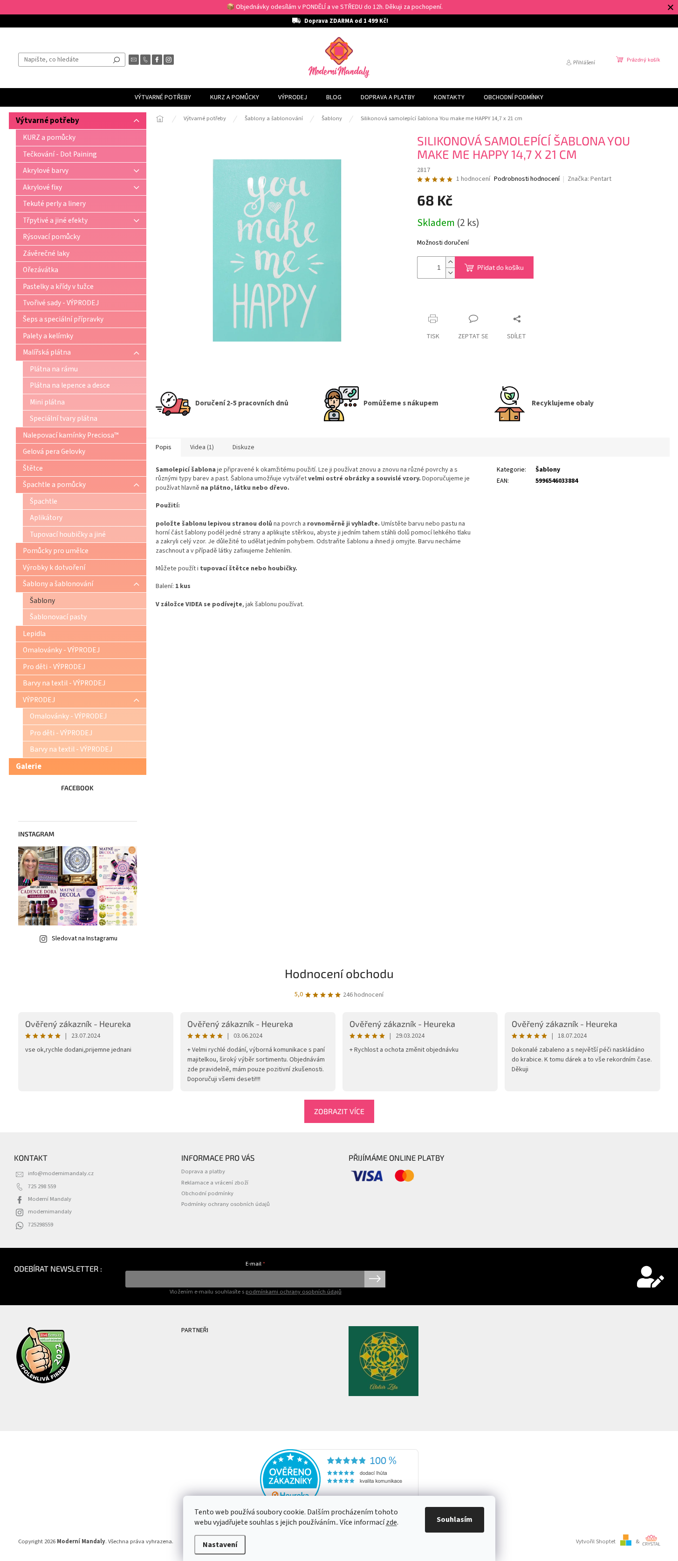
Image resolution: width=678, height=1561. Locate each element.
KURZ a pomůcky (49, 137)
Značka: (589, 179)
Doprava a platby (203, 1171)
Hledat (116, 60)
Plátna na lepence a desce (70, 385)
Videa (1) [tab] (202, 447)
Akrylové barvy (45, 170)
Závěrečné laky (46, 253)
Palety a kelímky (48, 336)
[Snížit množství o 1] (450, 272)
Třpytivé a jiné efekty (55, 220)
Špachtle (43, 501)
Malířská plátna (47, 352)
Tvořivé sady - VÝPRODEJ (61, 303)
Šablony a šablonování (58, 584)
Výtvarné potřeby (47, 120)
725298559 (40, 1224)
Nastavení (220, 1545)
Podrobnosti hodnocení (527, 179)
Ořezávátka (40, 270)
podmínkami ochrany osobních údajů (294, 1291)
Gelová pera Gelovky (54, 451)
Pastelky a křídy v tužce (58, 286)
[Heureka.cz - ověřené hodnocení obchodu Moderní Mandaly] (339, 1479)
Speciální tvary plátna (63, 418)
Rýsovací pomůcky (51, 237)
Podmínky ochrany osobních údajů (225, 1204)
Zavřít (434, 300)
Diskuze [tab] (243, 447)
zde (391, 1522)
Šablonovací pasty (58, 617)
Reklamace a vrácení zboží (214, 1182)
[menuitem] (162, 97)
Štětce (33, 468)
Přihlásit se (374, 1279)
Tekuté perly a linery (54, 204)
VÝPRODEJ (39, 700)
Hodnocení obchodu (339, 973)
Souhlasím (455, 1519)
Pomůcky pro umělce (56, 551)
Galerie (28, 766)
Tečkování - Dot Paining (60, 154)
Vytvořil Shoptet (596, 1541)
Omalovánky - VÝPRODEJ (61, 650)
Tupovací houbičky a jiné (68, 534)
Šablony (42, 601)
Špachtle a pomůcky (54, 484)
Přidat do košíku (500, 267)
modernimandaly (50, 1211)
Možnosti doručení (443, 243)
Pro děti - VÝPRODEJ (54, 667)
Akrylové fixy (42, 187)
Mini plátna (47, 402)
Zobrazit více (339, 1111)
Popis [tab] (163, 447)
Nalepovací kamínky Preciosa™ (71, 435)
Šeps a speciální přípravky (63, 319)
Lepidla (34, 634)
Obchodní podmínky (207, 1193)
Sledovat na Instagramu (84, 938)
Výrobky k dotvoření (54, 567)
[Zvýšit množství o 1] (450, 262)
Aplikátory (46, 518)
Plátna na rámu (54, 369)
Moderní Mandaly (49, 1199)
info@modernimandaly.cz (61, 1173)
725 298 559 (42, 1186)
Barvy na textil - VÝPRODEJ (64, 683)
